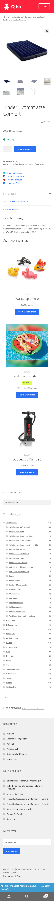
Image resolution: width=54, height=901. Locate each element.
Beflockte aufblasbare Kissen (21, 567)
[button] (47, 31)
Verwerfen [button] (5, 889)
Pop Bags (13, 598)
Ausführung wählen (27, 311)
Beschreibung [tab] (9, 193)
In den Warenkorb (25, 149)
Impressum (12, 759)
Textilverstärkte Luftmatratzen (22, 616)
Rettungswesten (16, 602)
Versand (10, 743)
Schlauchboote (15, 607)
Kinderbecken (14, 580)
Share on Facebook (15, 176)
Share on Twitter (15, 173)
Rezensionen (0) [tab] (10, 209)
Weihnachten (11, 687)
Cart (41, 894)
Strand (9, 682)
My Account (9, 896)
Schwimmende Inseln (17, 611)
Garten (9, 642)
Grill (8, 651)
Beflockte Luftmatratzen (34, 17)
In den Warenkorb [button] (27, 394)
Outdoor (9, 665)
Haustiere (10, 656)
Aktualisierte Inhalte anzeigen (20, 809)
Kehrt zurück (12, 749)
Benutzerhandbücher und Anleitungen (24, 780)
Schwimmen (11, 674)
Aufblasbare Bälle (16, 531)
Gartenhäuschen (28, 709)
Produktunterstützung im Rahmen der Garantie (28, 799)
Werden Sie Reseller (15, 814)
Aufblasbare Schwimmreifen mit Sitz (24, 545)
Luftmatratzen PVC (17, 589)
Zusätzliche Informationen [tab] (15, 201)
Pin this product (14, 179)
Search (27, 896)
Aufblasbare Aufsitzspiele (20, 527)
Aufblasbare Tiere (16, 558)
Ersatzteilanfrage (15, 794)
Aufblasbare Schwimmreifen (21, 540)
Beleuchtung (11, 625)
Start (8, 17)
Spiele (8, 678)
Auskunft (10, 733)
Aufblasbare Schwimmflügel (21, 536)
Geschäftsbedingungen (17, 738)
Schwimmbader (12, 669)
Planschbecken (15, 594)
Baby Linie (10, 620)
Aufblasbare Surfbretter (19, 554)
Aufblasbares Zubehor (18, 562)
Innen (8, 660)
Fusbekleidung (12, 638)
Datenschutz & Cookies (17, 754)
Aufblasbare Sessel (17, 549)
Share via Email (14, 183)
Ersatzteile (10, 634)
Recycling (11, 819)
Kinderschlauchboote (18, 585)
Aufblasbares (17, 17)
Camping (10, 629)
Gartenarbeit (11, 647)
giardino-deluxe (39, 709)
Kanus (11, 576)
